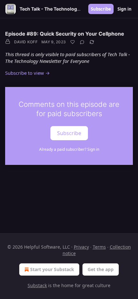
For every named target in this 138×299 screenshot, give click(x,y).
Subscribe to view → (27, 73)
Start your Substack (52, 269)
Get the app (101, 269)
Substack (37, 285)
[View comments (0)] (82, 42)
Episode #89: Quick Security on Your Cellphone (64, 33)
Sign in (124, 9)
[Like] (72, 42)
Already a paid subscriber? (69, 149)
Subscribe (101, 9)
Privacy (81, 247)
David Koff (26, 41)
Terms (99, 247)
